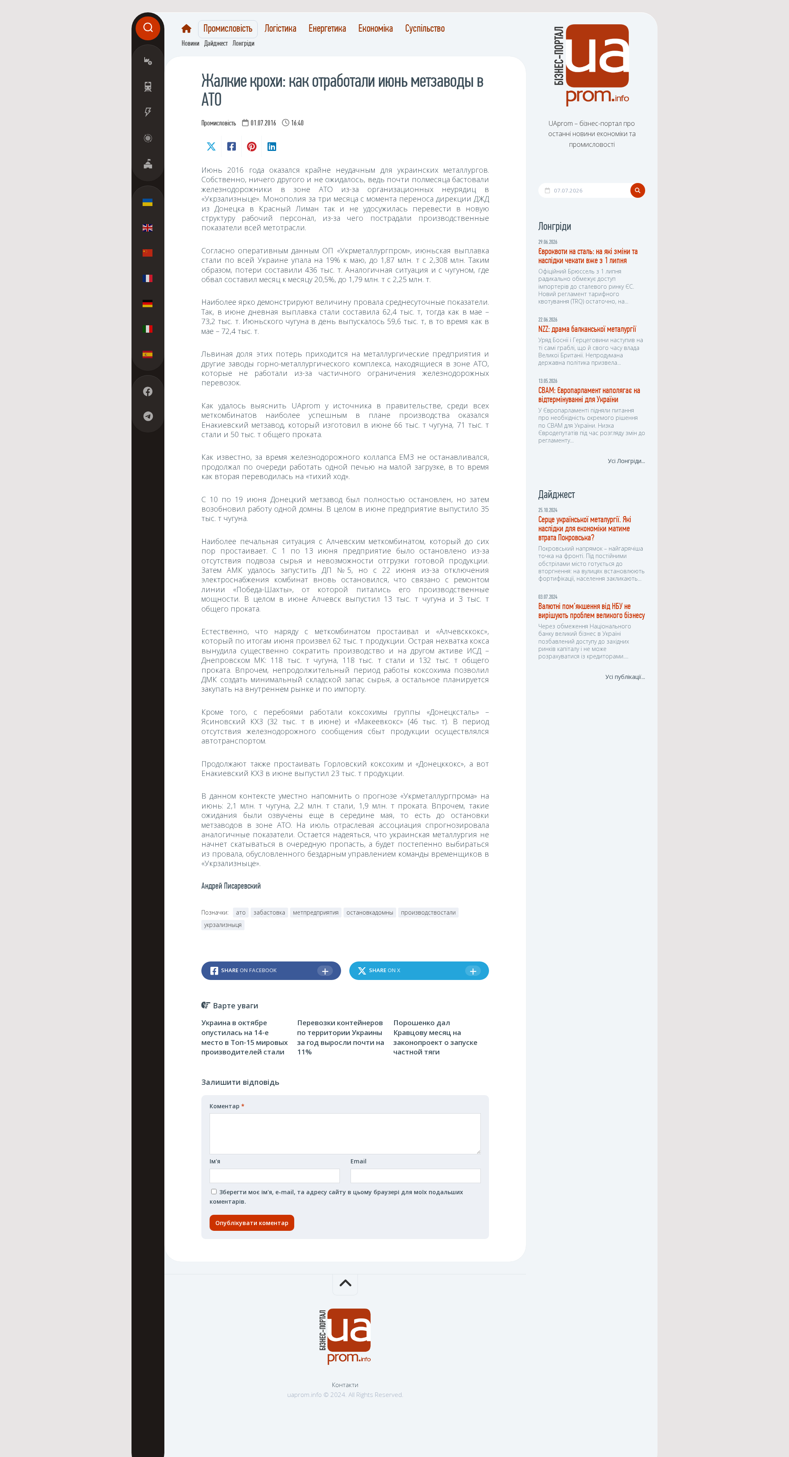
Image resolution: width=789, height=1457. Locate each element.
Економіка (375, 29)
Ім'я (215, 1161)
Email (359, 1161)
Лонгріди (243, 44)
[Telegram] (148, 416)
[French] (148, 278)
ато (241, 912)
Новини (190, 44)
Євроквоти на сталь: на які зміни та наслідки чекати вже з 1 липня (588, 256)
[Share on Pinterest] (251, 146)
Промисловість (227, 29)
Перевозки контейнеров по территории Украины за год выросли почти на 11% (340, 1037)
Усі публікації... (625, 677)
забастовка (269, 912)
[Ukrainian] (148, 202)
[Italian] (148, 328)
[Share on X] (211, 146)
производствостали (428, 912)
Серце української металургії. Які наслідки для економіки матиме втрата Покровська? (584, 529)
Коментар (227, 1106)
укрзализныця (223, 925)
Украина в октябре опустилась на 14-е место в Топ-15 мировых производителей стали (244, 1037)
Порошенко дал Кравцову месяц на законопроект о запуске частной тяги (435, 1037)
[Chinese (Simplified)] (148, 253)
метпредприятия (316, 912)
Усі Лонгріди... (626, 461)
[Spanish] (148, 354)
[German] (148, 303)
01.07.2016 (263, 123)
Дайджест (216, 44)
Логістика (280, 29)
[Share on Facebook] (231, 146)
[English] (148, 227)
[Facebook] (148, 391)
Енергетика (327, 29)
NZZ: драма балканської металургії (587, 329)
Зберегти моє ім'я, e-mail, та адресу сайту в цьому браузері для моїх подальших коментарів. (336, 1197)
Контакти (345, 1385)
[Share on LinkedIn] (271, 146)
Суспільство (425, 29)
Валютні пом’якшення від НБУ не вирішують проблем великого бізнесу (591, 611)
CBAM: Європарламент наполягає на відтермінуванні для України (589, 395)
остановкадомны (369, 912)
